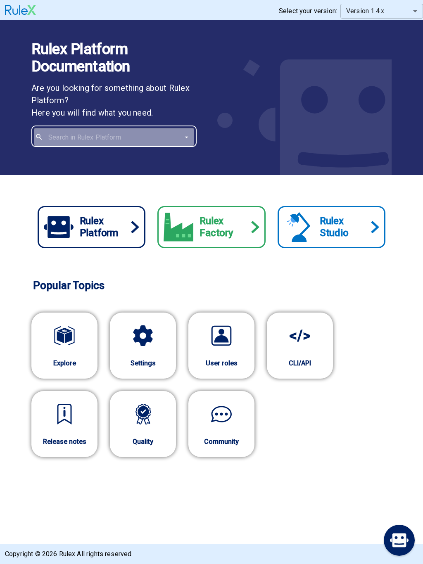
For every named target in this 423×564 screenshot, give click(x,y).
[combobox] (119, 137)
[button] (399, 540)
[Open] (186, 137)
